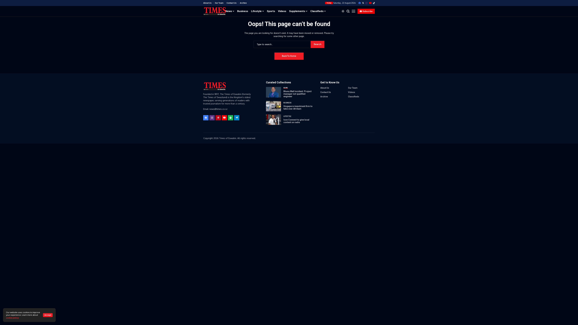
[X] (363, 3)
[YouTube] (370, 3)
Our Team (219, 3)
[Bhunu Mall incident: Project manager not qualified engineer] (273, 92)
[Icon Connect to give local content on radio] (273, 119)
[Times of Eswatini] (214, 11)
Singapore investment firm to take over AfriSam (297, 107)
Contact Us (231, 3)
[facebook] (360, 3)
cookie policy (12, 317)
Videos (351, 92)
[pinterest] (218, 117)
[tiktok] (374, 3)
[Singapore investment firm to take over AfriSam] (273, 106)
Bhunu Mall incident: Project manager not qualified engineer (297, 94)
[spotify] (230, 117)
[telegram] (236, 117)
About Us (207, 3)
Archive (243, 3)
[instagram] (366, 3)
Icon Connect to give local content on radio (296, 121)
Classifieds (353, 96)
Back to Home (289, 56)
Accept (47, 315)
